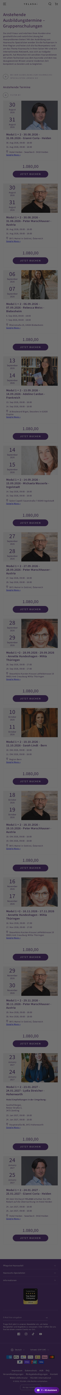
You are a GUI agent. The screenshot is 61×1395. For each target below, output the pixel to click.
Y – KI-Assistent (47, 1390)
